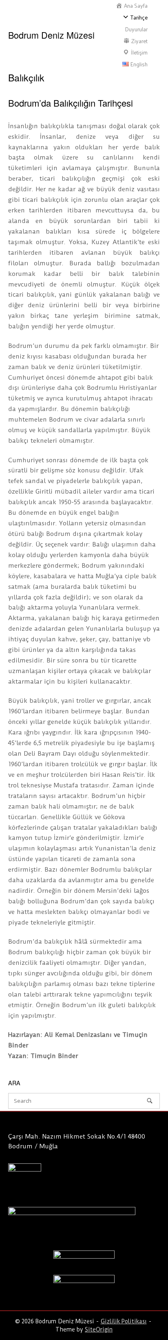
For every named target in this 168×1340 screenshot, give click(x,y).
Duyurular (136, 29)
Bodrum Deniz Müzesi (51, 34)
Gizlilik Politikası (124, 1321)
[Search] (149, 1100)
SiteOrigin (99, 1329)
